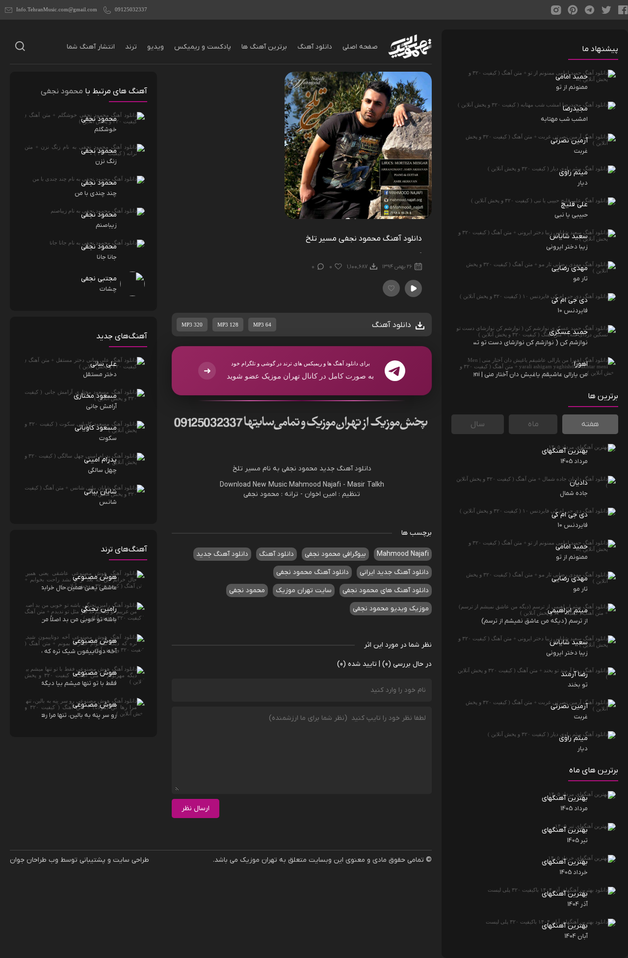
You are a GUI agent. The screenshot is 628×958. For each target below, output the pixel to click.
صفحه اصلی (360, 47)
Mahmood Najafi (315, 485)
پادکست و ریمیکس (202, 47)
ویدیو (155, 47)
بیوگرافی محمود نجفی (335, 554)
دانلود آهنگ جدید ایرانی (394, 572)
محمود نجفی (299, 468)
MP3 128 (227, 325)
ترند (131, 47)
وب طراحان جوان (34, 860)
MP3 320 (192, 325)
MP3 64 (262, 325)
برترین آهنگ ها (264, 47)
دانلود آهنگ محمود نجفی (312, 572)
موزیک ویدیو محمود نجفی (391, 608)
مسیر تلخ (247, 468)
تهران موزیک (258, 860)
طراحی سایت (131, 860)
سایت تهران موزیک (304, 590)
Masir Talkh (365, 485)
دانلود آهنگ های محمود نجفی (385, 590)
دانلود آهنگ (314, 47)
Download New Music (253, 485)
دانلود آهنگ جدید (345, 468)
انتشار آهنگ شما (91, 47)
